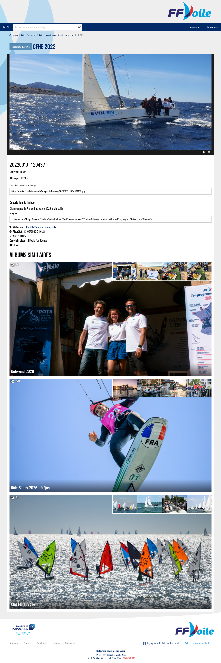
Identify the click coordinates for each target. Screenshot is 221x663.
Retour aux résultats (21, 47)
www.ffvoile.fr (129, 657)
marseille (51, 227)
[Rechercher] (79, 27)
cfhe (27, 227)
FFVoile (190, 11)
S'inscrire (212, 27)
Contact (27, 643)
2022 (33, 227)
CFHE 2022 (44, 47)
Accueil (15, 35)
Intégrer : (13, 213)
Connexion (194, 27)
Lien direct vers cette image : (23, 185)
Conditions (42, 643)
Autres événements (28, 35)
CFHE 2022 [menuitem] (79, 35)
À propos (13, 643)
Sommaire (70, 643)
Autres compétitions (47, 35)
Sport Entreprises (65, 35)
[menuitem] (14, 35)
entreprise (41, 227)
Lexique (56, 643)
